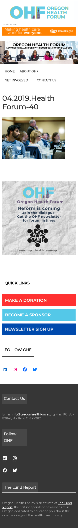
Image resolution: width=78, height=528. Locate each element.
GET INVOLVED (16, 80)
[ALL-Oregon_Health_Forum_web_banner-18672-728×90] (39, 29)
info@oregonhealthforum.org (34, 414)
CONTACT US (46, 80)
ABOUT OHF (29, 71)
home (10, 71)
